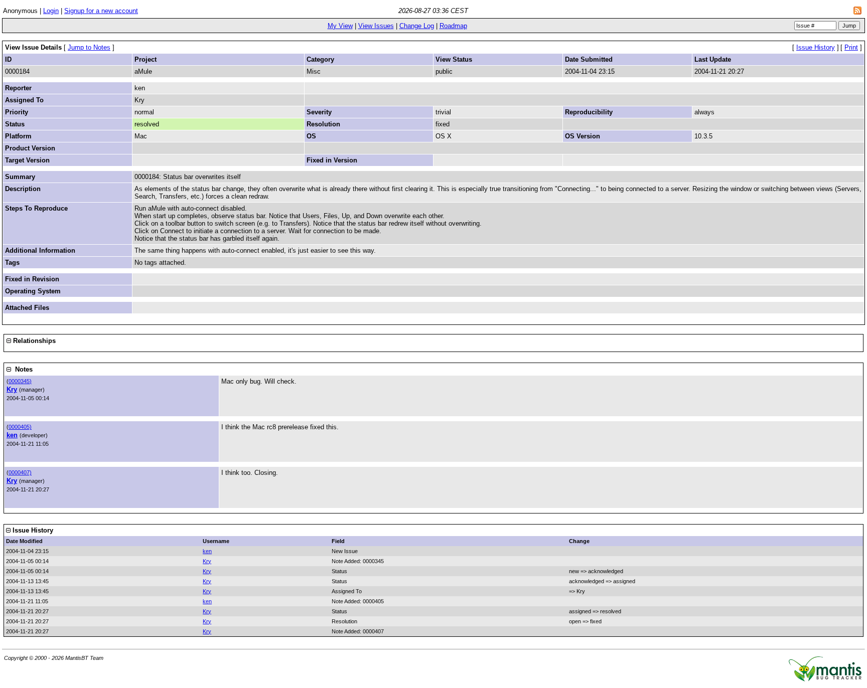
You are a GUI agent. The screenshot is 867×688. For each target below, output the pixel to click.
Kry (12, 389)
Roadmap (453, 26)
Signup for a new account (101, 11)
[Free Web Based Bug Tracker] (825, 679)
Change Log (416, 26)
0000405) (20, 427)
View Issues (376, 26)
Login (51, 11)
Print (851, 47)
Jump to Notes (89, 47)
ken (12, 435)
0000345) (20, 381)
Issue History (815, 47)
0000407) (20, 472)
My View (340, 26)
